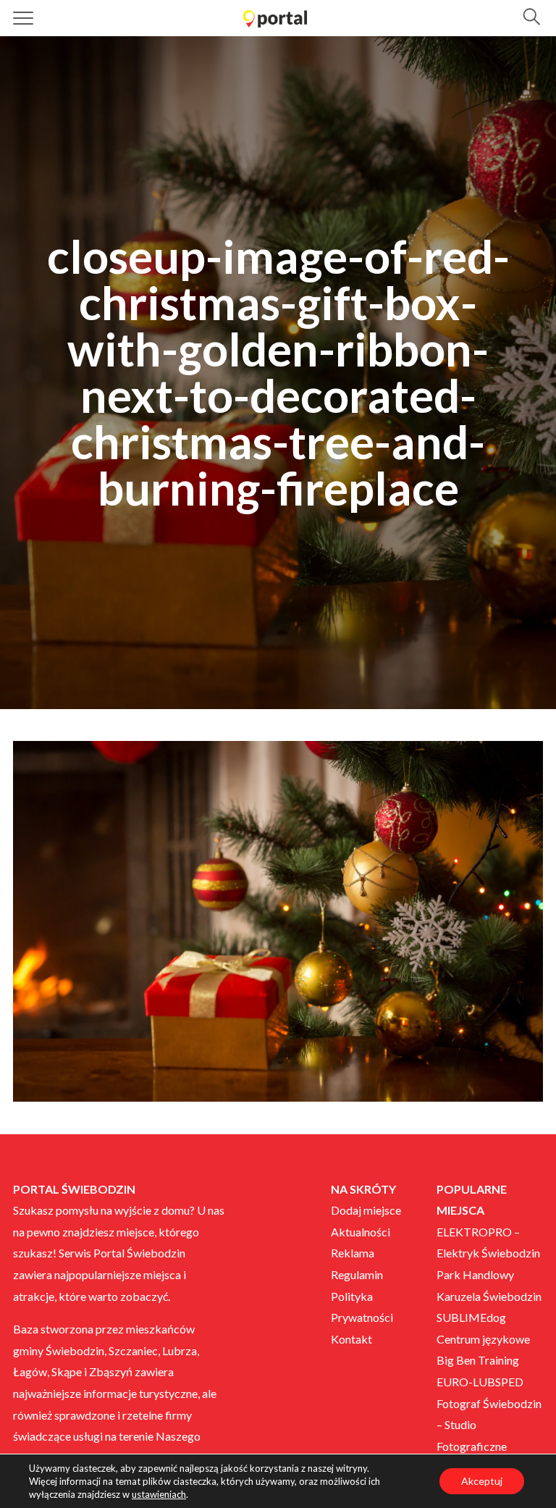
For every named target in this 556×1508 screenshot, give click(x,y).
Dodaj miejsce (366, 1210)
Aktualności (360, 1232)
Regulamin (357, 1274)
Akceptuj (481, 1481)
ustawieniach (159, 1494)
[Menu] (23, 18)
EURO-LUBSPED (480, 1381)
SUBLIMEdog (471, 1317)
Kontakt (351, 1339)
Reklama (352, 1253)
